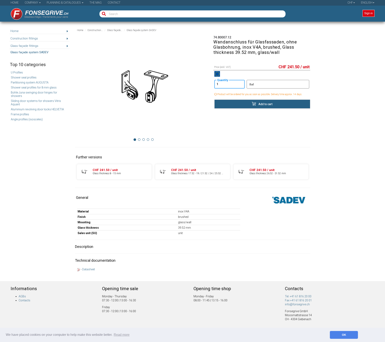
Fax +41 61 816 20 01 (298, 300)
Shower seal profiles (23, 77)
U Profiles (17, 72)
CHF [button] (350, 2)
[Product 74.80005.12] (192, 171)
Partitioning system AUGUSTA (30, 82)
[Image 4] (152, 139)
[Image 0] (135, 139)
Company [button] (32, 2)
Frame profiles (20, 114)
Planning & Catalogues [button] (64, 2)
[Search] (102, 13)
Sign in (368, 13)
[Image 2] (144, 139)
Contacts (24, 300)
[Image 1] (139, 139)
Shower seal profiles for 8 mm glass (34, 87)
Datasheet (88, 269)
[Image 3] (148, 139)
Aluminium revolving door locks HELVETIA (37, 109)
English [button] (366, 2)
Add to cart (265, 104)
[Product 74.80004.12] (114, 171)
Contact (114, 2)
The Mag (95, 2)
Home (15, 2)
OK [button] (344, 334)
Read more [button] (122, 334)
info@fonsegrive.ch (297, 304)
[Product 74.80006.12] (271, 171)
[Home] (37, 13)
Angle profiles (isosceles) (27, 119)
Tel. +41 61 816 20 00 (298, 296)
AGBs (22, 296)
